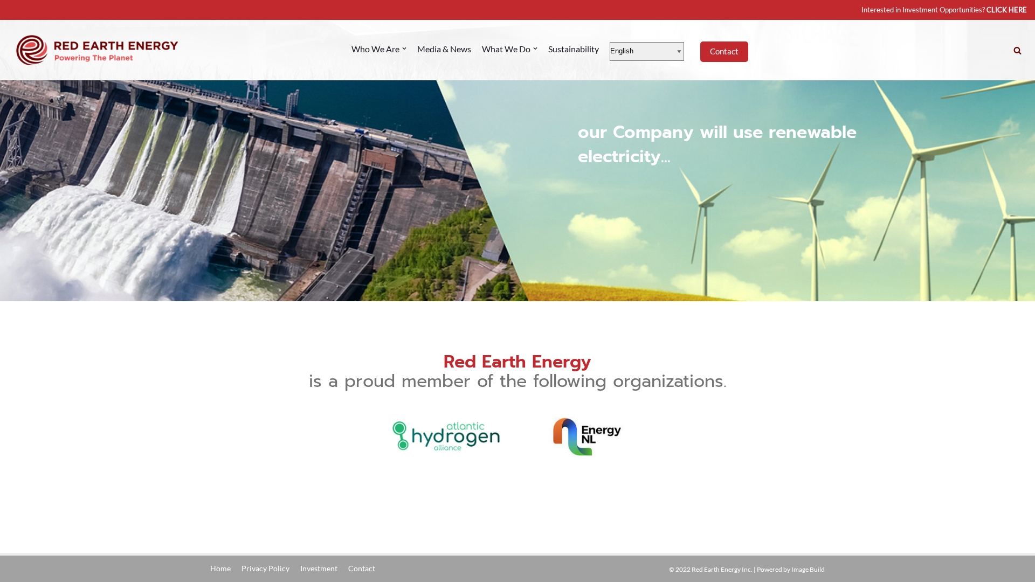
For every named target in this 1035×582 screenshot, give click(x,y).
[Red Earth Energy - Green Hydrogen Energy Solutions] (97, 50)
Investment (318, 568)
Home (220, 568)
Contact (724, 51)
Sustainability (573, 49)
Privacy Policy (265, 568)
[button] (1017, 50)
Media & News (444, 49)
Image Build (808, 569)
